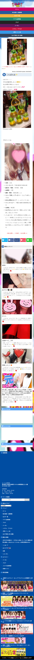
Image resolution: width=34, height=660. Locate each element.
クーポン (5, 525)
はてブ (18, 240)
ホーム (4, 511)
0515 (3, 265)
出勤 (4, 551)
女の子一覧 (5, 516)
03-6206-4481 (6, 486)
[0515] (10, 271)
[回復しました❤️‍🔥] (16, 370)
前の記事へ (11, 233)
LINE (30, 240)
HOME (17, 233)
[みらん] (3, 321)
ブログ (4, 522)
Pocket (24, 240)
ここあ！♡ (5, 545)
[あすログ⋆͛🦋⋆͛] (7, 297)
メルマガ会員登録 (7, 565)
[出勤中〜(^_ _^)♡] (14, 346)
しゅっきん (5, 553)
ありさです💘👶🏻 (7, 548)
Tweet (6, 240)
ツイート (3, 446)
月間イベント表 (6, 531)
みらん (4, 316)
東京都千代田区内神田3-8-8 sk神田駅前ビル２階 (15, 484)
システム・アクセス (7, 528)
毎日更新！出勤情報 (7, 513)
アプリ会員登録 (6, 519)
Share (12, 240)
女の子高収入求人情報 (8, 534)
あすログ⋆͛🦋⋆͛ (7, 290)
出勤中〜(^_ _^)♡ (7, 340)
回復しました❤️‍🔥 (7, 365)
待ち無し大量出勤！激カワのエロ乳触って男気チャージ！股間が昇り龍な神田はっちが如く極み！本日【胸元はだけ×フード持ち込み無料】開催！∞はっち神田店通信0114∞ (17, 392)
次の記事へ (23, 233)
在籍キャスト (6, 568)
